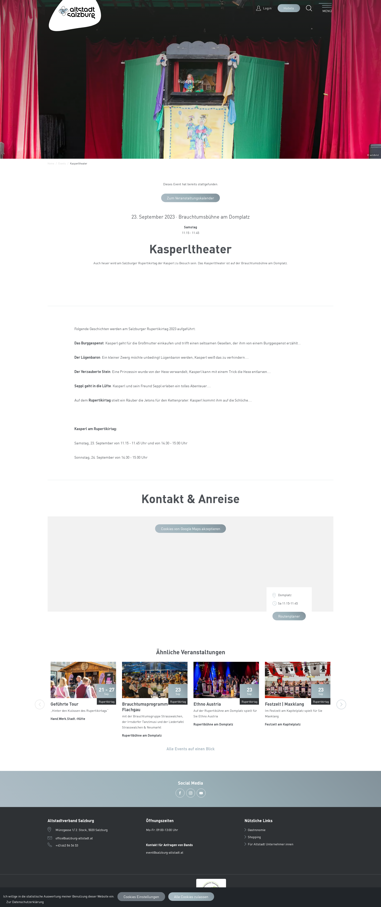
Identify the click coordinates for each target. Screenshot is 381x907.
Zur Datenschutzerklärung (25, 902)
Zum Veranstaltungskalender (190, 198)
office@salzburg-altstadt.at (74, 838)
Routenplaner (289, 616)
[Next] (341, 704)
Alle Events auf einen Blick (190, 748)
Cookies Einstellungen (141, 896)
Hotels (289, 8)
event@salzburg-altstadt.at (164, 852)
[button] (310, 8)
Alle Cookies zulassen (191, 896)
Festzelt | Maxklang (284, 704)
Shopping (254, 837)
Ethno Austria (207, 704)
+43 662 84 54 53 (67, 845)
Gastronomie (257, 830)
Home (51, 163)
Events (62, 163)
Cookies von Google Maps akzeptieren (190, 528)
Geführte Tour (64, 704)
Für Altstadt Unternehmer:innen (270, 844)
